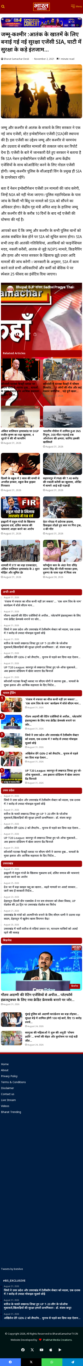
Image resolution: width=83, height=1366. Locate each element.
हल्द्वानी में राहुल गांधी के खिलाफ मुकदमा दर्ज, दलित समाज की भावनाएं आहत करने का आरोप (18, 525)
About (4, 1070)
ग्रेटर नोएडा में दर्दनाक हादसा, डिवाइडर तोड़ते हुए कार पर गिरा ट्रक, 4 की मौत (62, 525)
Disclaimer (7, 1088)
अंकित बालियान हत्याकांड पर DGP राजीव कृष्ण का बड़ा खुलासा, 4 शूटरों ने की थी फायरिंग (20, 435)
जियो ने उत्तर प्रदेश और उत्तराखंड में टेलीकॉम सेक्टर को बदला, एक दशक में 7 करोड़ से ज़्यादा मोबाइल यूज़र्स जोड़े (52, 739)
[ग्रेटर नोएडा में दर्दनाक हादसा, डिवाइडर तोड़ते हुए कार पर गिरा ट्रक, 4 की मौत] (62, 507)
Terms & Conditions (13, 1082)
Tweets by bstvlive (12, 1269)
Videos (5, 1106)
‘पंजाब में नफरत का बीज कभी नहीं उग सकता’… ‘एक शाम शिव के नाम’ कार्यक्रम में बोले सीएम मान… (53, 702)
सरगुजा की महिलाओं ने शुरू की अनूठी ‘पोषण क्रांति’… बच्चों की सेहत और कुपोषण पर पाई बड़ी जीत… (51, 1037)
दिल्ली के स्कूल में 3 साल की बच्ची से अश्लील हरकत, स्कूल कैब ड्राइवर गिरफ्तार (20, 482)
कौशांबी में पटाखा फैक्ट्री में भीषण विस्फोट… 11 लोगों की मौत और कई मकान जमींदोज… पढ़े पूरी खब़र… (62, 387)
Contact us (7, 1094)
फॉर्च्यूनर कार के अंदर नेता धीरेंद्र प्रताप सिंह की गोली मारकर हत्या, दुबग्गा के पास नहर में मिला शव (60, 569)
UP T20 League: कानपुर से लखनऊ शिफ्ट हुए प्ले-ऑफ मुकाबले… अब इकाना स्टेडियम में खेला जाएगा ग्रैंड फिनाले (53, 775)
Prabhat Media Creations (57, 1340)
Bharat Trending (11, 1112)
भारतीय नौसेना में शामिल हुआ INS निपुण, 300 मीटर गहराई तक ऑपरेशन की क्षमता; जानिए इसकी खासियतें (62, 437)
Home (5, 1064)
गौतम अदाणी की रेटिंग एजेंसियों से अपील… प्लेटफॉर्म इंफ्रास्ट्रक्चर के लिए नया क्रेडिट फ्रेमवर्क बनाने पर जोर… (53, 721)
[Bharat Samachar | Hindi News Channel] (41, 7)
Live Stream (8, 1100)
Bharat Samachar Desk (16, 59)
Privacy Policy (9, 1076)
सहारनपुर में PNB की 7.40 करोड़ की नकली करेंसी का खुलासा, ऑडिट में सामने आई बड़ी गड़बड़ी (62, 482)
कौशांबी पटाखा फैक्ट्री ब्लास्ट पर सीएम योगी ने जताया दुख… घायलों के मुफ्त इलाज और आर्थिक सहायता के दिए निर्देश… (20, 389)
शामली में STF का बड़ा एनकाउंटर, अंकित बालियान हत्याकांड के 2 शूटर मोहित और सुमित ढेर (20, 569)
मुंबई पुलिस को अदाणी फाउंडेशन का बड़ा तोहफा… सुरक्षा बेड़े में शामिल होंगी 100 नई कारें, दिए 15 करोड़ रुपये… (53, 1018)
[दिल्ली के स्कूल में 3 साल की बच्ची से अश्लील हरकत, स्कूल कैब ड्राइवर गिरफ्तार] (20, 464)
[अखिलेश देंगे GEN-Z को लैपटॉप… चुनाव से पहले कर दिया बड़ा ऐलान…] (11, 759)
